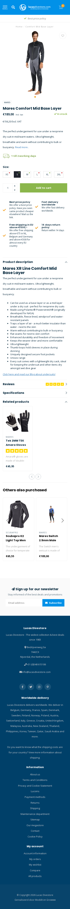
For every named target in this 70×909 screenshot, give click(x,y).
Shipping (35, 808)
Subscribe (55, 602)
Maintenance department (35, 814)
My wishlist (35, 864)
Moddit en (40, 899)
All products (35, 876)
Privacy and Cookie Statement (35, 785)
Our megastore (35, 825)
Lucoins (35, 791)
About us (35, 774)
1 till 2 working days (23, 156)
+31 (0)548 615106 (36, 664)
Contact (35, 830)
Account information (35, 853)
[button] (35, 97)
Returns (35, 802)
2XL (59, 174)
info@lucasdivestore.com (36, 672)
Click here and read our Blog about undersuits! (29, 374)
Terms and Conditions (35, 780)
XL (47, 174)
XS (7, 174)
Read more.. (22, 147)
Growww (51, 899)
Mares (7, 102)
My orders (35, 859)
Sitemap (35, 819)
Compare (35, 870)
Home (19, 26)
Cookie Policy (35, 836)
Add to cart (43, 188)
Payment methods (35, 797)
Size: (6, 167)
